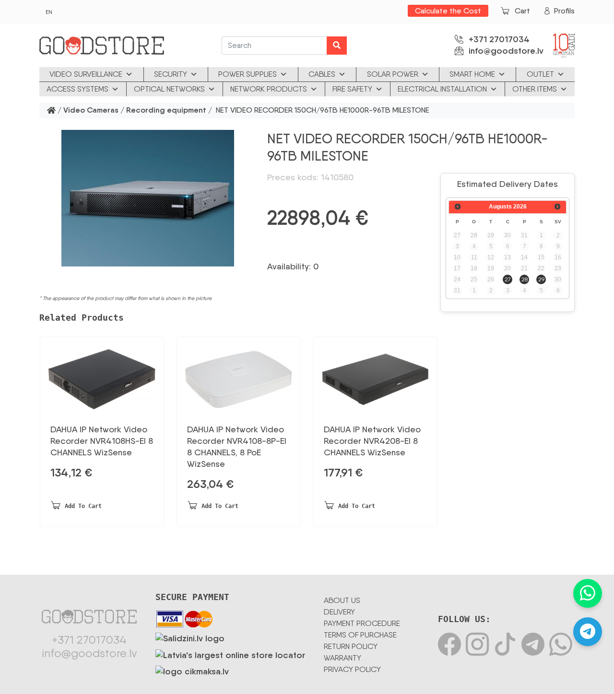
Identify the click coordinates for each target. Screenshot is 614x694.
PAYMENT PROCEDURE (362, 623)
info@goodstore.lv (506, 51)
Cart (522, 10)
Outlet (540, 74)
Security (170, 74)
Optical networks (169, 88)
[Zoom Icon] (147, 198)
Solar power (392, 74)
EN (49, 12)
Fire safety (352, 88)
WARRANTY (342, 657)
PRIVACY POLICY (352, 669)
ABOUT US (342, 600)
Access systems (77, 88)
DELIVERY (339, 611)
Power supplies (247, 74)
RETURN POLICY (351, 646)
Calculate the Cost (448, 10)
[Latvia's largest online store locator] (230, 653)
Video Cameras (90, 110)
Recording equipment (166, 110)
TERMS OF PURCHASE (360, 634)
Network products (268, 88)
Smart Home (472, 74)
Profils (564, 10)
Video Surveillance (85, 74)
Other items (534, 88)
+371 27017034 (499, 39)
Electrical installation (442, 88)
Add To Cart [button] (83, 506)
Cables (321, 74)
